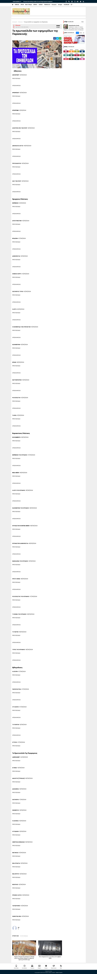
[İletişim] (72, 1)
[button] (72, 4)
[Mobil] (66, 1)
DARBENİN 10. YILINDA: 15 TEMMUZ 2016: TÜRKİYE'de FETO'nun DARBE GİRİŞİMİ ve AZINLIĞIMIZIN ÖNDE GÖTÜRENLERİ (73, 28)
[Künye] (80, 1)
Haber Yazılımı (59, 972)
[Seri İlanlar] (75, 1)
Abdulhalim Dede (74, 25)
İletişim (39, 968)
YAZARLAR (66, 4)
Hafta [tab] (80, 32)
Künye (46, 968)
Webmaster (54, 968)
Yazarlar (32, 968)
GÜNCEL (17, 4)
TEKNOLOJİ (47, 4)
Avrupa (60, 4)
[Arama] (69, 1)
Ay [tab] (83, 32)
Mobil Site (16, 968)
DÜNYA (35, 4)
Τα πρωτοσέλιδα (24, 936)
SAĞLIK (41, 4)
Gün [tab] (77, 32)
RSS (61, 968)
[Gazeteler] (77, 1)
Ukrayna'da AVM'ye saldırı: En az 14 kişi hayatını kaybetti (37, 1)
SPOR (22, 4)
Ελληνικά (54, 4)
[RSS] (83, 1)
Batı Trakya (28, 4)
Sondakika (24, 968)
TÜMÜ (82, 21)
